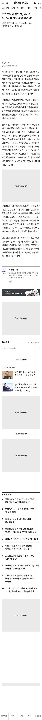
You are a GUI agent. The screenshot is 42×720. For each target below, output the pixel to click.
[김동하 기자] (5, 271)
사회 (29, 716)
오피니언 (4, 716)
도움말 (30, 343)
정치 (12, 716)
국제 (21, 716)
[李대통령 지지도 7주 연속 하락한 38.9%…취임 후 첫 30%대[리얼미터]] (7, 387)
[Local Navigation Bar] (2, 2)
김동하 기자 (5, 63)
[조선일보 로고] (21, 2)
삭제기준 (37, 343)
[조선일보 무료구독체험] (21, 292)
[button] (2, 2)
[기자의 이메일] (10, 282)
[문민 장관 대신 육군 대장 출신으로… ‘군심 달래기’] (7, 375)
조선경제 (38, 716)
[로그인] (39, 2)
